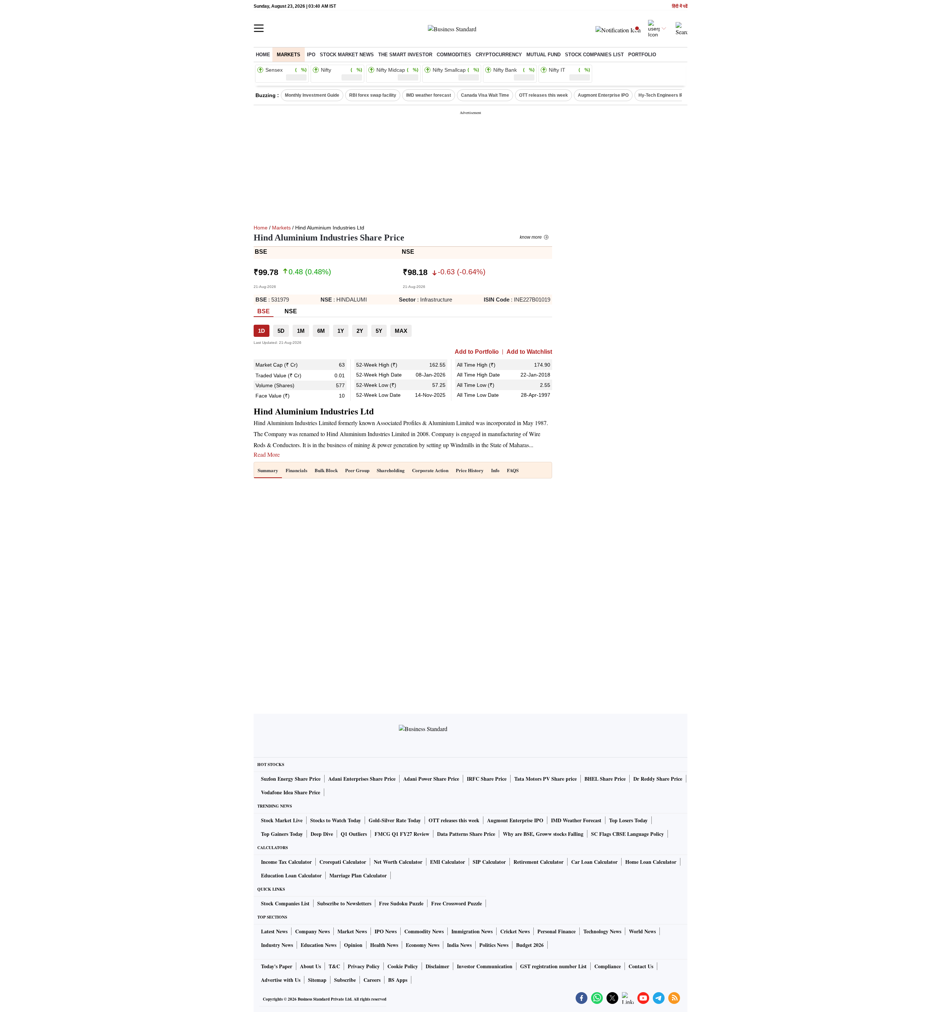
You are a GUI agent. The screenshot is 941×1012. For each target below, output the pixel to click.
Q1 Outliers (354, 834)
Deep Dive (322, 834)
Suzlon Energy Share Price (291, 779)
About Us (310, 966)
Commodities (454, 54)
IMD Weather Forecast (576, 820)
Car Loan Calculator (594, 862)
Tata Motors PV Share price (545, 779)
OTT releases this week (543, 95)
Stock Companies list (594, 54)
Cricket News (515, 931)
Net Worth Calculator (398, 862)
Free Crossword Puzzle (456, 903)
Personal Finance (556, 931)
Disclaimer (437, 966)
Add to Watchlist (529, 351)
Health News (384, 945)
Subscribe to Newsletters (344, 903)
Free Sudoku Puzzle (401, 903)
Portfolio (642, 54)
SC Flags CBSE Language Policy (627, 834)
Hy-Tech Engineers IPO (662, 95)
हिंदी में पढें (679, 6)
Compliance (607, 966)
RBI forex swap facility (372, 95)
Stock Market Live (282, 820)
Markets (288, 54)
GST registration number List (553, 966)
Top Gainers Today (282, 834)
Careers (372, 980)
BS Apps (397, 980)
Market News (352, 931)
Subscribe (345, 980)
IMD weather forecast (428, 95)
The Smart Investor (405, 54)
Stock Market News (347, 54)
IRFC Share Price (487, 779)
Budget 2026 (530, 945)
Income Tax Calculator (286, 862)
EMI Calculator (447, 862)
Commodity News (424, 931)
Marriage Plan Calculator (358, 875)
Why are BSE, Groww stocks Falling (543, 834)
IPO (311, 54)
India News (459, 945)
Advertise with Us (280, 980)
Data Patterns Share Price (466, 834)
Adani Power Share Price (431, 779)
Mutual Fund (543, 54)
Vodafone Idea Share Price (290, 792)
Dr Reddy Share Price (657, 779)
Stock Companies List (285, 903)
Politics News (493, 945)
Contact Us (641, 966)
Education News (318, 945)
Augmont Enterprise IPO (603, 95)
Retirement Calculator (538, 862)
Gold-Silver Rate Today (395, 820)
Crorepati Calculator (342, 862)
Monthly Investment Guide (312, 95)
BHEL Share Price (605, 779)
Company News (312, 931)
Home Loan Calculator (650, 862)
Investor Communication (484, 966)
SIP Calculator (489, 862)
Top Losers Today (628, 820)
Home (263, 54)
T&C (334, 966)
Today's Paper (276, 966)
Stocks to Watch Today (335, 820)
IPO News (386, 931)
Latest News (274, 931)
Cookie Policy (402, 966)
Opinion (353, 945)
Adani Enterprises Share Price (362, 779)
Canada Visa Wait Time (485, 95)
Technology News (602, 931)
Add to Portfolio (477, 351)
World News (642, 931)
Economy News (422, 945)
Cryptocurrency (499, 54)
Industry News (277, 945)
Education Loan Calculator (291, 875)
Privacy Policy (364, 966)
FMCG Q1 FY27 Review (402, 834)
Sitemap (317, 980)
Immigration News (472, 931)
